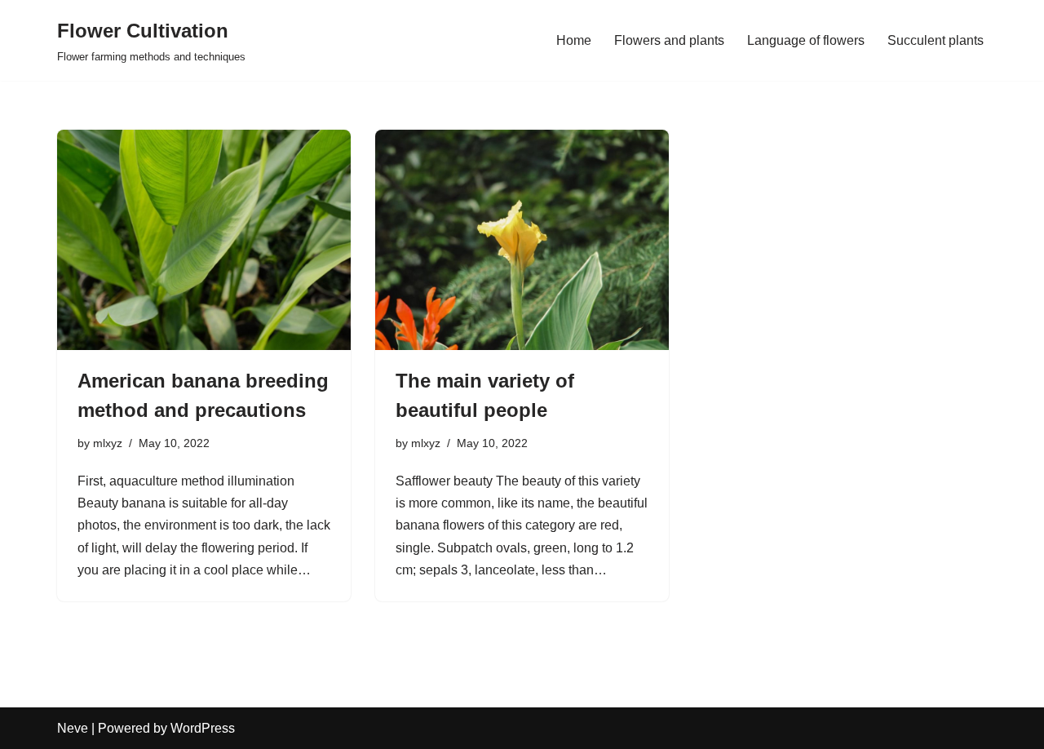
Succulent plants (935, 40)
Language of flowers (806, 40)
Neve (72, 728)
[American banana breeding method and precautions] (204, 240)
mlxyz (107, 443)
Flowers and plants (669, 40)
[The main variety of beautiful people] (522, 240)
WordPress (202, 728)
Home (573, 40)
